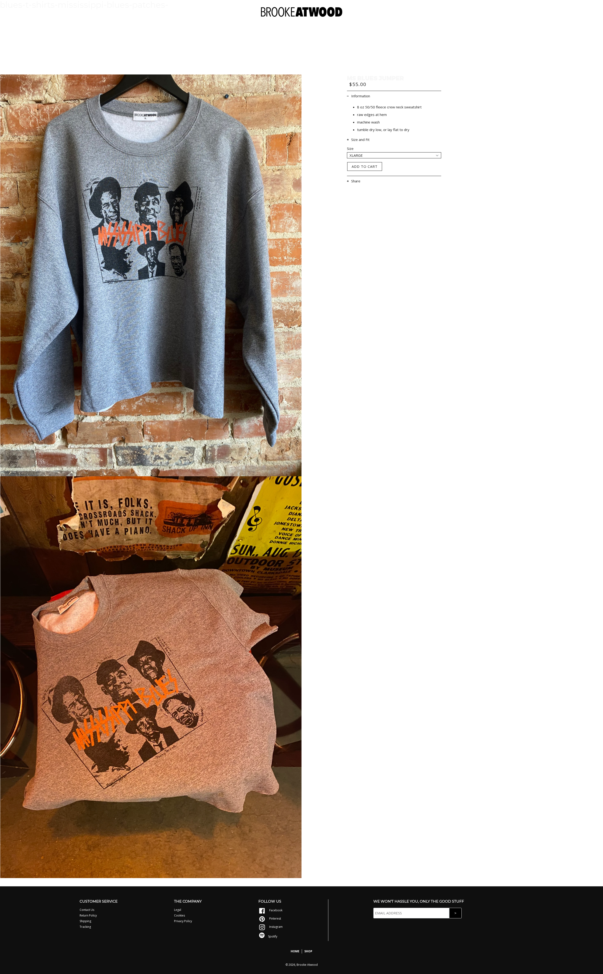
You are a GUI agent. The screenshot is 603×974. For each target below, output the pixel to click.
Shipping (85, 921)
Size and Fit (360, 139)
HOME (295, 951)
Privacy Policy (183, 921)
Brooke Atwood (307, 965)
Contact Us (87, 910)
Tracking (85, 927)
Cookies (179, 915)
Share (355, 181)
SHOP (308, 951)
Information (360, 96)
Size (350, 148)
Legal (177, 910)
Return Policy (88, 915)
